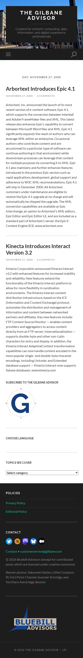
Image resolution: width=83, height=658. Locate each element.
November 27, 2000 (19, 95)
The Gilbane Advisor (41, 15)
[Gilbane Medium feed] (41, 543)
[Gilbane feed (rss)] (17, 543)
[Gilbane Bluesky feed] (33, 543)
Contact (11, 551)
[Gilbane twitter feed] (9, 543)
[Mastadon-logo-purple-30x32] (25, 543)
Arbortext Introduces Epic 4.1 (40, 88)
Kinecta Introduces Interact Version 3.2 (38, 249)
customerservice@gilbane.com (41, 551)
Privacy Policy (15, 503)
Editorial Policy (16, 511)
